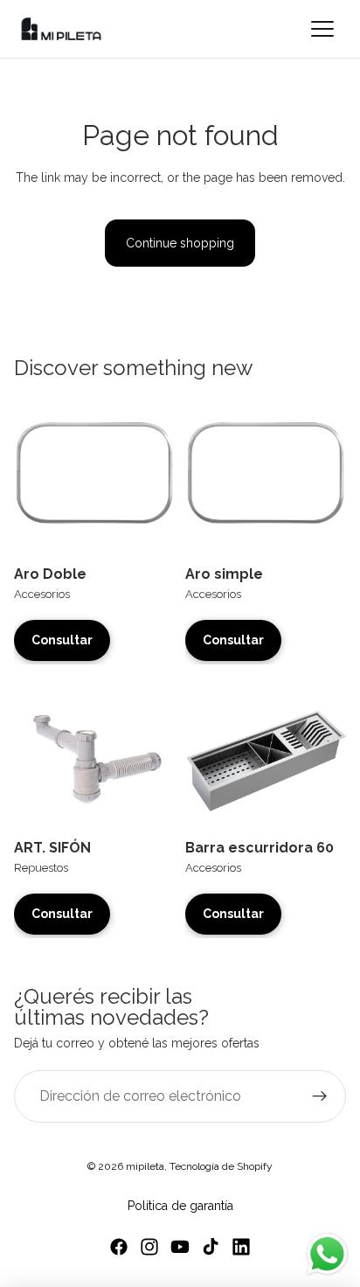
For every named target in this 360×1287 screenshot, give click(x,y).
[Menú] (323, 29)
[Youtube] (180, 1246)
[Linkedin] (241, 1246)
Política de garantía (180, 1206)
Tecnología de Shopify (221, 1166)
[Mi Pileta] (61, 29)
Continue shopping (180, 243)
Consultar (62, 640)
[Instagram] (149, 1246)
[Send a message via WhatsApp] (327, 1254)
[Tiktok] (210, 1246)
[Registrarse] (319, 1096)
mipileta (145, 1166)
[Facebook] (118, 1246)
